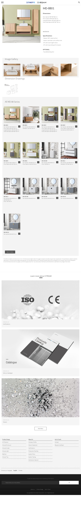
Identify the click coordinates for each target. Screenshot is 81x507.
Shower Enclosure (6, 445)
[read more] (19, 126)
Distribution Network (33, 460)
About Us (33, 489)
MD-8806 (25, 160)
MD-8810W (44, 160)
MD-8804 (63, 125)
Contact (57, 442)
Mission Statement (33, 445)
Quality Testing (32, 457)
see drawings (46, 31)
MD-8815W (44, 196)
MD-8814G (63, 196)
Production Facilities (33, 451)
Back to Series (10, 252)
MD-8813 (6, 196)
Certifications (32, 448)
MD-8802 (25, 125)
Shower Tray (5, 457)
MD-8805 (6, 160)
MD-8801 (6, 125)
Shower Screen (6, 448)
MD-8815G (6, 232)
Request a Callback (59, 445)
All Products (5, 442)
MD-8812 (63, 160)
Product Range (40, 489)
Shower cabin (5, 451)
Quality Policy (32, 454)
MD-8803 (44, 125)
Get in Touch (47, 489)
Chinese (20, 470)
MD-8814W (25, 196)
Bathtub (4, 454)
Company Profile (32, 442)
